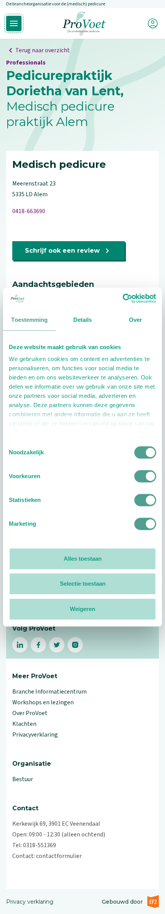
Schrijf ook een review (62, 250)
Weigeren (82, 609)
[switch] (145, 476)
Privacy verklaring (29, 901)
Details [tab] (82, 319)
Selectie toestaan (83, 583)
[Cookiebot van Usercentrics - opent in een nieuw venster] (122, 298)
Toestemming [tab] (29, 319)
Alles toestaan (83, 558)
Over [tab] (135, 319)
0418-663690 (28, 211)
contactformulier (59, 856)
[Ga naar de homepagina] (84, 24)
